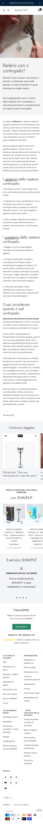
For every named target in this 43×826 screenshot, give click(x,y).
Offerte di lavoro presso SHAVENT (10, 747)
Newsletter (7, 721)
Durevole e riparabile (28, 762)
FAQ (4, 662)
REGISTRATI (21, 627)
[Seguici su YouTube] (5, 782)
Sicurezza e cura (10, 689)
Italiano (7, 798)
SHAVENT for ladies (8, 683)
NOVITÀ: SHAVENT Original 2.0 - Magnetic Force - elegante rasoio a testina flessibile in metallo (14, 535)
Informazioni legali (31, 693)
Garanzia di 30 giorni (9, 668)
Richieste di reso (31, 672)
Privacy (27, 688)
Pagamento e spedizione (29, 661)
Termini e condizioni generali (32, 678)
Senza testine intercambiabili (30, 739)
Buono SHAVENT (10, 698)
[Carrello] (39, 10)
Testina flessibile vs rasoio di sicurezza (31, 722)
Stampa (6, 737)
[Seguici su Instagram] (11, 777)
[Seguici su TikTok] (11, 782)
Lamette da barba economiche (31, 746)
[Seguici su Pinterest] (16, 777)
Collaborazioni (9, 741)
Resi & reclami (30, 667)
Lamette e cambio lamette (10, 675)
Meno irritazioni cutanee (30, 731)
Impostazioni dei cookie (31, 699)
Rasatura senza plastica (30, 754)
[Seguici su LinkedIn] (16, 782)
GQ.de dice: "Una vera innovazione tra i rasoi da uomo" (20, 473)
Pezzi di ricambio (10, 694)
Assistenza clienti (10, 717)
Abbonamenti (29, 684)
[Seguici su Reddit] (5, 788)
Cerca (5, 703)
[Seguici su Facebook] (5, 777)
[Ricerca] (8, 10)
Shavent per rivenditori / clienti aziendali (10, 729)
